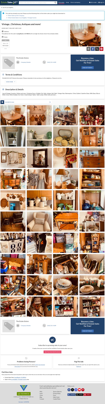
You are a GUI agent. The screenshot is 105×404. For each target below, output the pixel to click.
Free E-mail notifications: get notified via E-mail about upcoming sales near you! (52, 387)
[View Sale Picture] (12, 115)
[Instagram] (75, 389)
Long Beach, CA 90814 (20, 377)
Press (54, 395)
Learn (41, 393)
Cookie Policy (56, 399)
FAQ (41, 391)
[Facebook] (69, 389)
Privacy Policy (56, 393)
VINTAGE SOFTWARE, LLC (27, 396)
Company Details (26, 62)
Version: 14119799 (23, 402)
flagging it (78, 366)
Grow (41, 395)
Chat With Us (25, 394)
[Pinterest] (82, 389)
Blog (41, 397)
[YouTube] (79, 389)
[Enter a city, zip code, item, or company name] (55, 2)
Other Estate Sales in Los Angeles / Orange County (22, 17)
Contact (42, 399)
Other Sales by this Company (16, 15)
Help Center (56, 397)
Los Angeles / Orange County (18, 379)
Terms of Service (57, 391)
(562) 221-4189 (51, 62)
